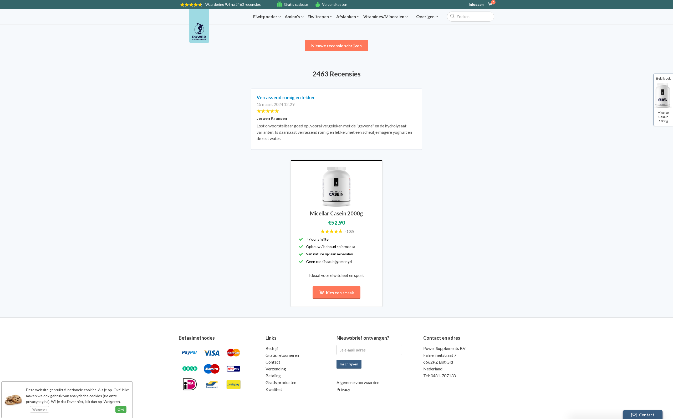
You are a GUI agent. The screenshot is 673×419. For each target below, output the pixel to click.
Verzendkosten (334, 4)
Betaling (273, 375)
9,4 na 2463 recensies (233, 4)
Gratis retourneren (282, 355)
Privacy (343, 389)
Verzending (276, 368)
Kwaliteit (274, 389)
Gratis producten (281, 382)
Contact (273, 361)
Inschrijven (349, 364)
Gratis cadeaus (296, 4)
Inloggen (476, 4)
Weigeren (39, 409)
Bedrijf (272, 348)
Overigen (425, 16)
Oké (121, 409)
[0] (490, 4)
